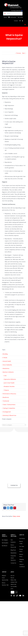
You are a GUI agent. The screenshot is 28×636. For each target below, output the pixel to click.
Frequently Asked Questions (13, 558)
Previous (18, 53)
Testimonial (6, 401)
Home (5, 17)
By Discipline (5, 542)
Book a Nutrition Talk (5, 584)
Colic (5, 375)
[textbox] (14, 425)
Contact (16, 20)
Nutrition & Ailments (8, 372)
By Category (5, 540)
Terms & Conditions (22, 565)
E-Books (5, 357)
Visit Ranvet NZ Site (16, 10)
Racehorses (6, 397)
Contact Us (13, 563)
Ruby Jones (16, 516)
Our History (22, 538)
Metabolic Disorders (9, 386)
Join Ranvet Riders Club (15, 7)
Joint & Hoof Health (9, 383)
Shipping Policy (21, 560)
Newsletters (6, 368)
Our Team (21, 546)
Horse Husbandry (7, 364)
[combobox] (14, 425)
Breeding (5, 354)
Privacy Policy (21, 550)
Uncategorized (7, 411)
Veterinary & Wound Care (9, 415)
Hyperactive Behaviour (10, 379)
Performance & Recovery (9, 393)
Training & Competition (9, 408)
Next (23, 53)
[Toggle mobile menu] (25, 24)
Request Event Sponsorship (5, 578)
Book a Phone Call (13, 546)
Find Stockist (13, 17)
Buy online (20, 17)
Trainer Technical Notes (9, 404)
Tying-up (6, 390)
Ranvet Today (21, 542)
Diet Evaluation (13, 541)
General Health (7, 361)
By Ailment (4, 545)
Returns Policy (21, 555)
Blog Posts (13, 550)
